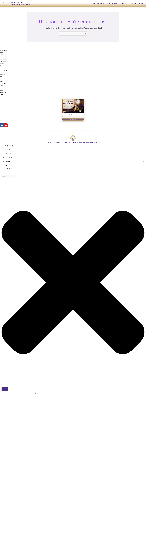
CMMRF (2, 94)
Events (1, 90)
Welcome (2, 77)
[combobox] (9, 176)
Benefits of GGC (3, 92)
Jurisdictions (3, 83)
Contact (1, 85)
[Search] (5, 389)
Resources (2, 52)
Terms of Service (3, 70)
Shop (1, 57)
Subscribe (73, 119)
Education (2, 66)
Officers (1, 81)
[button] (104, 3)
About (1, 79)
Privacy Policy (3, 68)
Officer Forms (3, 61)
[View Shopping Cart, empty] (142, 3)
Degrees (1, 63)
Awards (1, 54)
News (1, 88)
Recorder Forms (3, 59)
